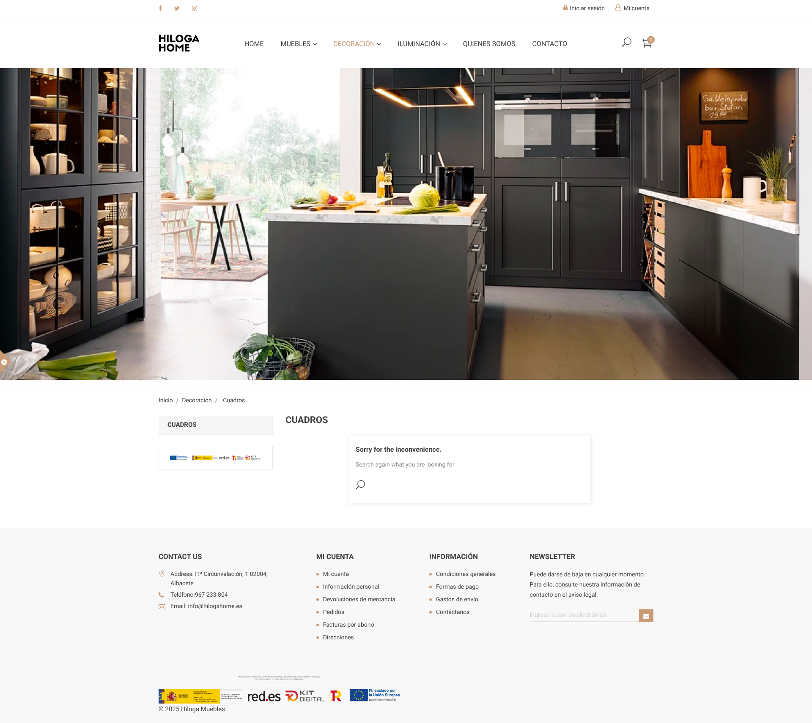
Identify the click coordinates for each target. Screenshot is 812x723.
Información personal (351, 587)
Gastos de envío (457, 599)
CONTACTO (549, 44)
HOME (253, 44)
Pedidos (334, 612)
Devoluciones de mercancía (359, 599)
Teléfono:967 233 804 (199, 595)
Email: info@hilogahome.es (206, 606)
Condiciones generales (466, 574)
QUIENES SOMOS (489, 44)
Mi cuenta (335, 557)
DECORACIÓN (354, 44)
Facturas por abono (348, 625)
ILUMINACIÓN (420, 44)
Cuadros (182, 424)
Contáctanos (453, 612)
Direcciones (338, 637)
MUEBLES (296, 44)
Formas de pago (457, 587)
